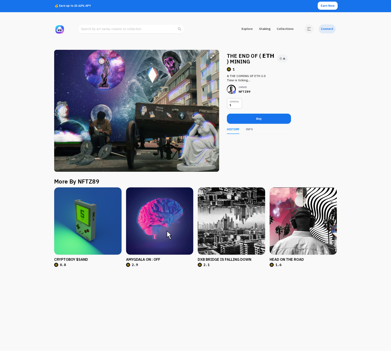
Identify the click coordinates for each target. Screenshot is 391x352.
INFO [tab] (249, 129)
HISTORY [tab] (233, 129)
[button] (309, 29)
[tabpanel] (257, 140)
